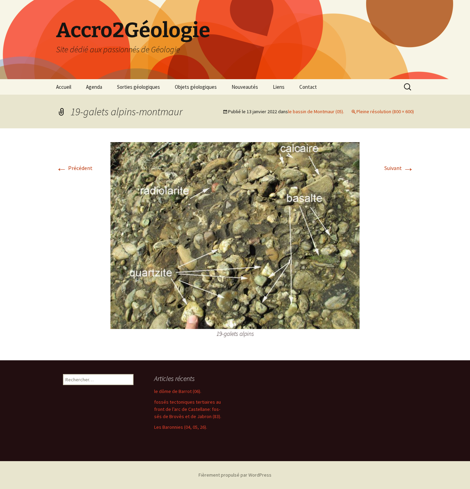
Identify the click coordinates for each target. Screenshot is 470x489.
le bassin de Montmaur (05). (316, 111)
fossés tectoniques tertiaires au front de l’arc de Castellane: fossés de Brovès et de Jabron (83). (187, 409)
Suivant (399, 167)
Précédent (74, 167)
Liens (279, 87)
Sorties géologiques (138, 87)
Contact (308, 87)
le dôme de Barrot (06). (177, 391)
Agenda (94, 87)
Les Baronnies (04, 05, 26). (180, 427)
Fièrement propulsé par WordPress (235, 475)
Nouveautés (245, 87)
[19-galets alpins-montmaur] (235, 234)
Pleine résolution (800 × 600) (385, 111)
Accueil (63, 87)
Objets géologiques (196, 87)
